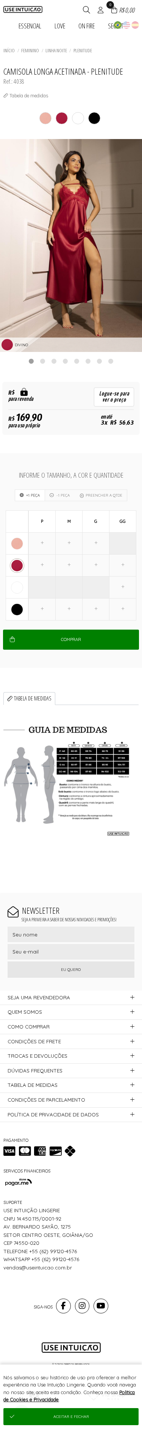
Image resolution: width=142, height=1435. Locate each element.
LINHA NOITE (56, 50)
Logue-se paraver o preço (114, 397)
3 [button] (54, 361)
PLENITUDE (82, 50)
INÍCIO (9, 50)
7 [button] (99, 361)
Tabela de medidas (32, 698)
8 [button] (111, 361)
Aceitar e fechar (71, 1416)
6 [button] (88, 361)
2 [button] (43, 361)
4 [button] (65, 361)
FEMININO (30, 50)
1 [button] (31, 361)
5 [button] (77, 361)
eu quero (71, 969)
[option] (71, 245)
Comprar (71, 639)
